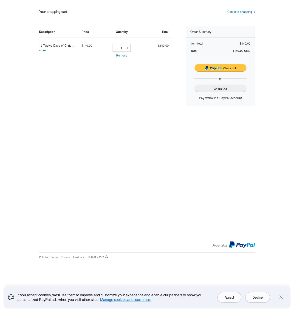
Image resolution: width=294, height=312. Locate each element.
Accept (229, 297)
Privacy (65, 257)
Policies (43, 257)
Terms (54, 257)
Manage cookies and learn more (125, 299)
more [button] (42, 50)
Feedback (78, 257)
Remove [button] (121, 55)
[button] (241, 11)
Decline (257, 297)
